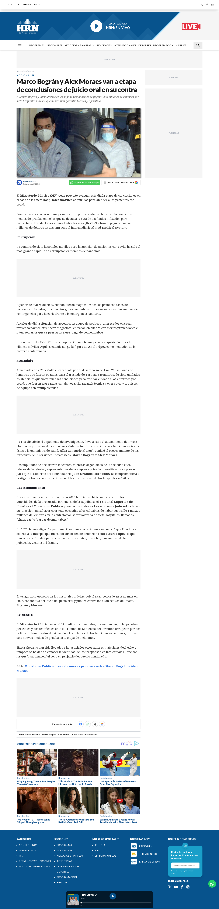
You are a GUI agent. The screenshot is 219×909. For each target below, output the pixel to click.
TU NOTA (8, 5)
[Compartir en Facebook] (81, 724)
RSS (21, 855)
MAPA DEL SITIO (28, 850)
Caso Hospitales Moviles (84, 734)
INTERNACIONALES (125, 45)
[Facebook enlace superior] (207, 5)
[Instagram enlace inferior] (188, 887)
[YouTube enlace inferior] (176, 887)
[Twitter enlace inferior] (170, 887)
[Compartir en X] (95, 724)
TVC (17, 5)
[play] (113, 896)
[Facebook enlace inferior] (182, 887)
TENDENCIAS (104, 45)
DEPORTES (144, 45)
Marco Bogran (49, 734)
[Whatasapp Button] (212, 884)
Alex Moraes (64, 734)
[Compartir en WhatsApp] (88, 724)
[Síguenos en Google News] (102, 724)
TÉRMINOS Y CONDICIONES (35, 861)
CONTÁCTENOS (28, 845)
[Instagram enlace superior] (212, 5)
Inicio (19, 71)
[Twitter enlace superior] (202, 5)
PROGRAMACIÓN (163, 45)
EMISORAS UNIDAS (31, 5)
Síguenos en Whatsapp (86, 182)
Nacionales (29, 71)
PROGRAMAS (37, 45)
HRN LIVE (181, 45)
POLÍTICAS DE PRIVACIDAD (34, 866)
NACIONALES (54, 45)
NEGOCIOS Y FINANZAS (78, 45)
